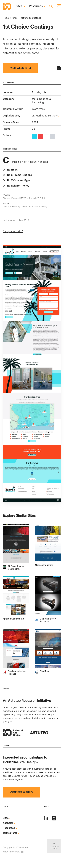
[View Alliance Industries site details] (48, 543)
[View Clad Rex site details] (48, 648)
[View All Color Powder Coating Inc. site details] (16, 543)
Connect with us (21, 792)
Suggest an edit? (13, 231)
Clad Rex (44, 671)
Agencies (8, 823)
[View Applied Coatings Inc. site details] (16, 595)
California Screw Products (48, 620)
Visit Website (18, 68)
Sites (19, 6)
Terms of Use (10, 832)
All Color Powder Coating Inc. (16, 567)
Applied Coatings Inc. (14, 619)
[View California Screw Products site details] (48, 595)
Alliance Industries (44, 565)
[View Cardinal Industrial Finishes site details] (16, 648)
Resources (36, 6)
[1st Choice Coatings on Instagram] (59, 68)
